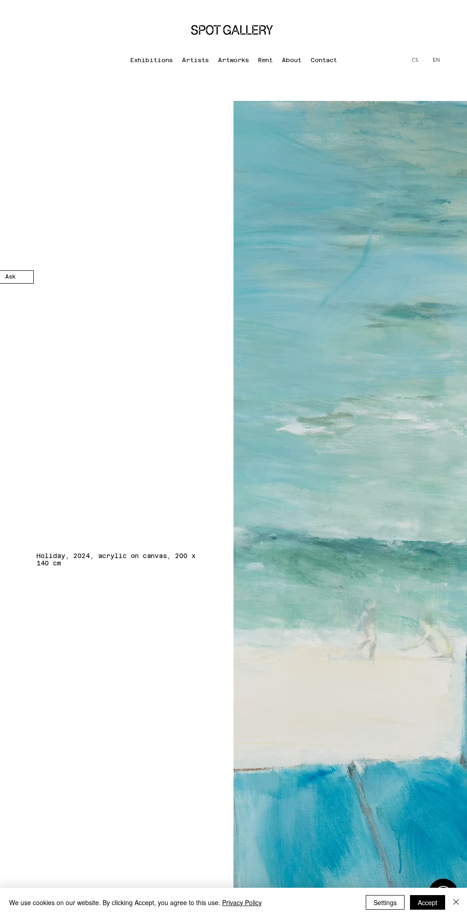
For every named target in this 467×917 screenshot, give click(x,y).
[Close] (456, 902)
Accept (427, 902)
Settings (385, 902)
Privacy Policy (242, 902)
